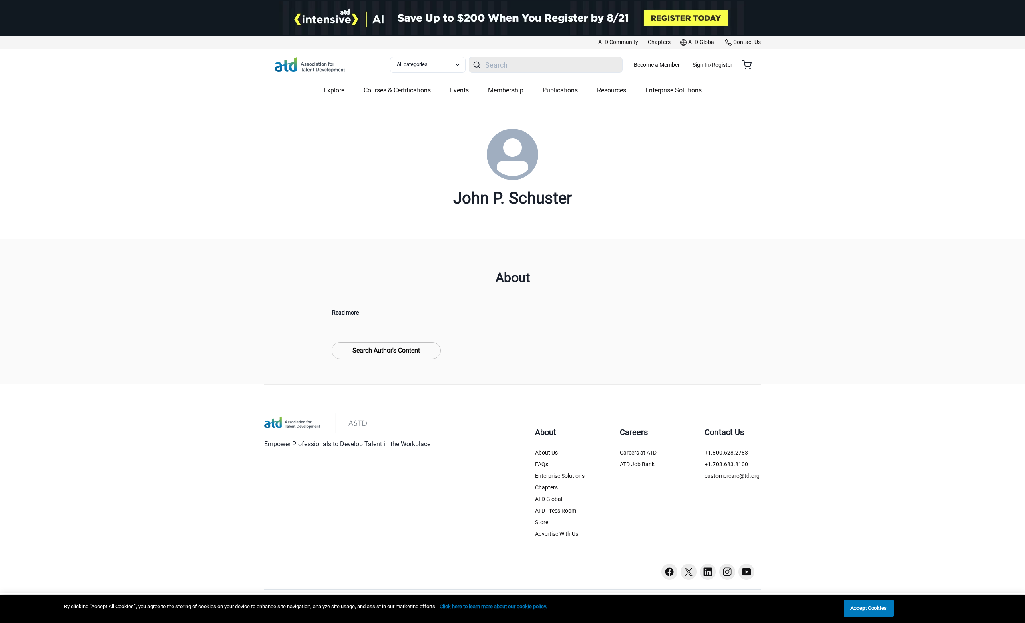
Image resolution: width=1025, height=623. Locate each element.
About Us (546, 452)
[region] (512, 609)
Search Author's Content (386, 350)
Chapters (546, 487)
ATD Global (548, 499)
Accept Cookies (868, 608)
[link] (618, 42)
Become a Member (657, 65)
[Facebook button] (669, 572)
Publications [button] (560, 90)
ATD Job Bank (637, 464)
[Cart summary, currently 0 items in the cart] (750, 65)
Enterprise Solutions (560, 476)
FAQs (541, 464)
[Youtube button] (746, 572)
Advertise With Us (556, 534)
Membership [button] (505, 90)
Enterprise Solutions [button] (673, 90)
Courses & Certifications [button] (397, 90)
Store (541, 522)
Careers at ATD (638, 452)
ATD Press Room (555, 510)
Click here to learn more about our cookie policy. (493, 606)
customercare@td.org (732, 476)
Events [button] (459, 90)
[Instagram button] (727, 572)
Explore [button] (334, 90)
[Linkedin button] (708, 572)
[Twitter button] (689, 572)
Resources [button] (611, 90)
